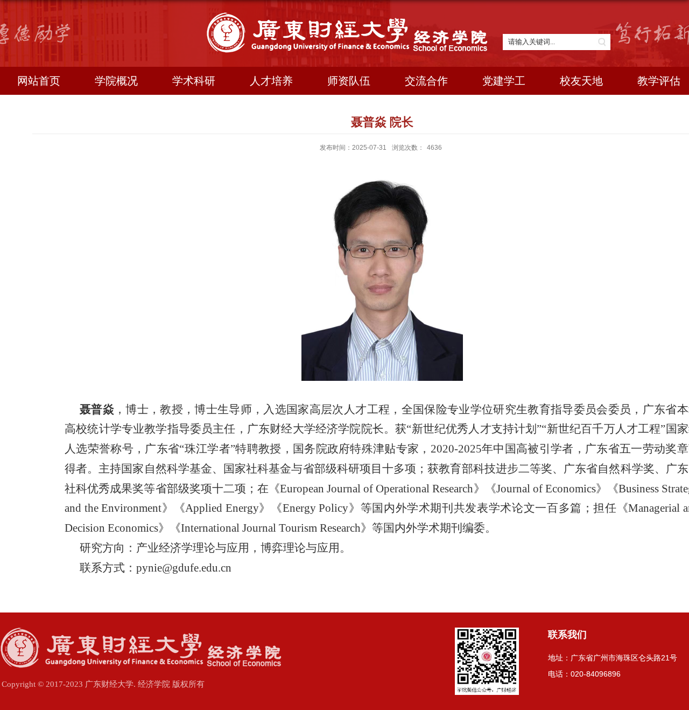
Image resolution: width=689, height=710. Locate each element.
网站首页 (38, 81)
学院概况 (116, 81)
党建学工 (503, 81)
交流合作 (426, 81)
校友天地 (581, 81)
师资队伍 (348, 81)
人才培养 (271, 81)
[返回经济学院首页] (350, 16)
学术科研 (193, 81)
